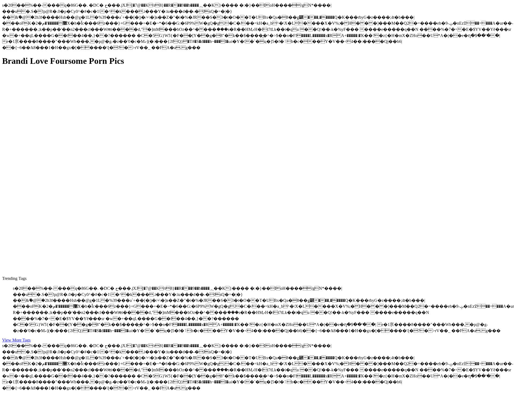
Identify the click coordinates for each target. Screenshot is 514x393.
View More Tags (16, 340)
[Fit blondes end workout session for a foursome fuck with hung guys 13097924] (53, 191)
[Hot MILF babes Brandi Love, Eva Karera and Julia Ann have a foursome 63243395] (53, 244)
